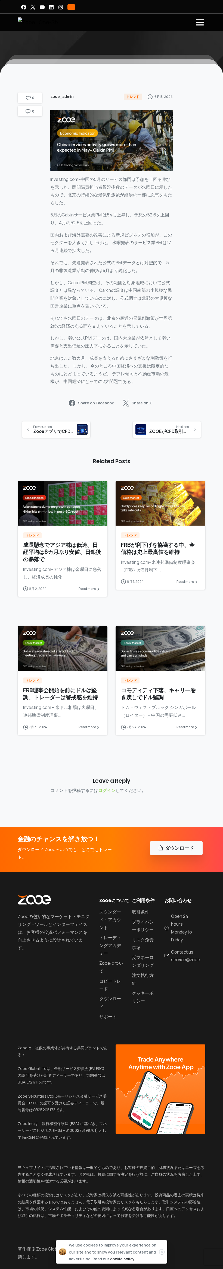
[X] (33, 7)
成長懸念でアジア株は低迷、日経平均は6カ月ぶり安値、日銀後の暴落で (62, 552)
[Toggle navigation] (199, 22)
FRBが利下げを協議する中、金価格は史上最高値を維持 (158, 548)
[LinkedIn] (51, 7)
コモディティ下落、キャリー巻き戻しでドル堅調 (158, 693)
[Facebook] (23, 7)
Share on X (142, 403)
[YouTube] (42, 7)
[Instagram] (60, 7)
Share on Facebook (96, 403)
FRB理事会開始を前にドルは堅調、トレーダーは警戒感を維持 (60, 693)
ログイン (107, 790)
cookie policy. (122, 1258)
